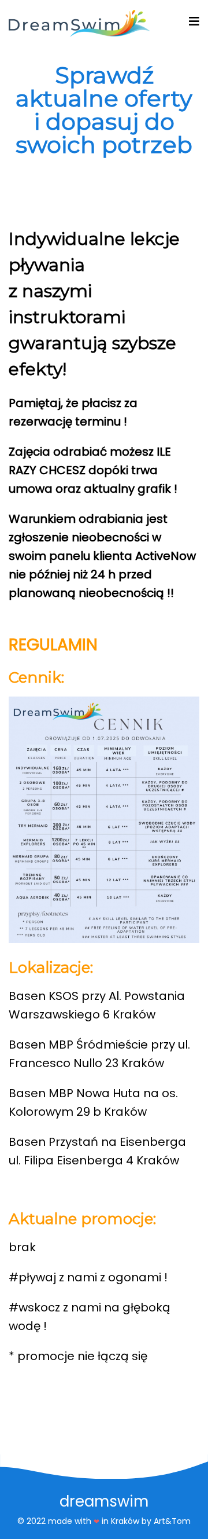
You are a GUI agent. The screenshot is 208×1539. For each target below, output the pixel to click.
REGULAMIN (53, 644)
